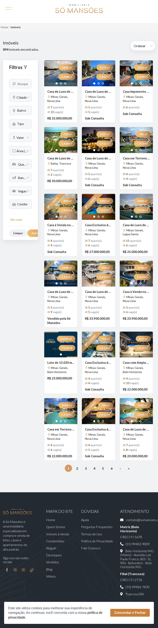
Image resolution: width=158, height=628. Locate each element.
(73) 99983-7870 (137, 587)
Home (4, 27)
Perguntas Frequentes (97, 527)
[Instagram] (15, 570)
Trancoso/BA (134, 594)
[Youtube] (23, 570)
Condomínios (55, 541)
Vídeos (51, 576)
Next (72, 73)
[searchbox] (22, 110)
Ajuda (85, 520)
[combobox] (20, 97)
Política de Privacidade (97, 541)
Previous (49, 73)
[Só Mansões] (79, 8)
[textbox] (20, 97)
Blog (49, 569)
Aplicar (36, 233)
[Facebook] (7, 570)
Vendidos (52, 562)
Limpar (18, 233)
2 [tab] (61, 83)
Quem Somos (55, 527)
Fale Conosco (90, 548)
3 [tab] (65, 83)
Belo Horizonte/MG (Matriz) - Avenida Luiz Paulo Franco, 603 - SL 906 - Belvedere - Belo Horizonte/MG (137, 559)
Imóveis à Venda (57, 534)
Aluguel (51, 548)
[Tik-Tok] (32, 570)
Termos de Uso (91, 534)
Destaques (54, 555)
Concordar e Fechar (130, 612)
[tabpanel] (60, 73)
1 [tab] (56, 83)
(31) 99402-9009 (137, 544)
